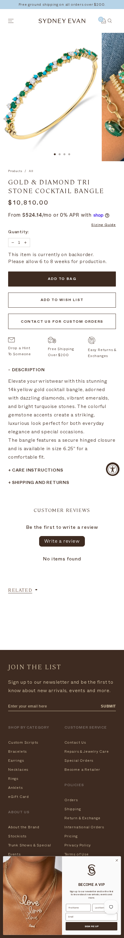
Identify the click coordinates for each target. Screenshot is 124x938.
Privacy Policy (77, 845)
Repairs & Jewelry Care (86, 751)
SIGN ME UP (91, 926)
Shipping (72, 809)
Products (15, 171)
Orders (71, 800)
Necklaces (18, 769)
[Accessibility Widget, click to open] (112, 469)
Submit (108, 706)
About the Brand (23, 827)
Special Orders (78, 760)
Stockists (17, 836)
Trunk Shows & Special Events (29, 849)
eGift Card (18, 796)
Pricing (71, 836)
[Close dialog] (116, 860)
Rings (13, 778)
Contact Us (75, 742)
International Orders (84, 827)
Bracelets (17, 751)
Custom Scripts (23, 742)
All (31, 171)
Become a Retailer (82, 769)
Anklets (15, 787)
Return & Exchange (82, 818)
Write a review (61, 541)
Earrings (16, 760)
